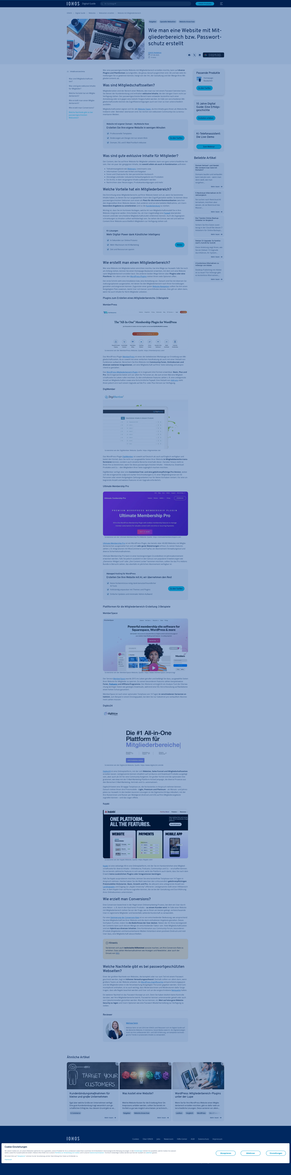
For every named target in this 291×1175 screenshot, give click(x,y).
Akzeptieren (21, 1156)
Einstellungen (138, 1151)
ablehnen (149, 1153)
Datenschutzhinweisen (97, 1153)
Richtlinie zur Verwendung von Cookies (67, 1153)
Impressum (8, 1159)
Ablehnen (250, 1153)
